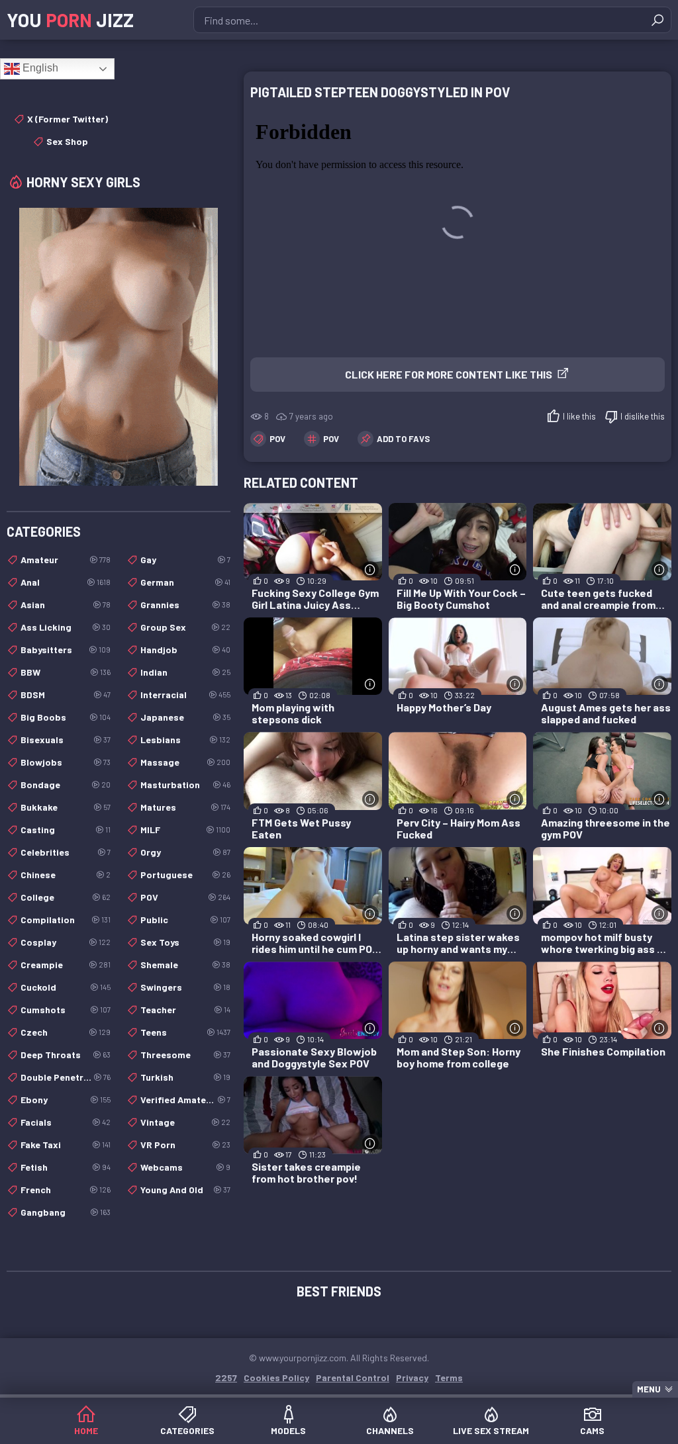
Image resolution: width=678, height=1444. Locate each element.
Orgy (185, 852)
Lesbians (185, 739)
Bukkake (66, 807)
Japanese (185, 717)
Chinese (66, 874)
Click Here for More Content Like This (448, 374)
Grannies (185, 604)
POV (277, 438)
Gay (185, 559)
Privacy (412, 1377)
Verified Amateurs (185, 1099)
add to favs (403, 438)
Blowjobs (66, 762)
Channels (390, 1430)
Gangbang (66, 1212)
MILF (185, 829)
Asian (66, 604)
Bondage (66, 784)
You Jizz (70, 20)
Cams (592, 1430)
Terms (449, 1377)
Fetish (66, 1167)
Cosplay (66, 942)
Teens (185, 1032)
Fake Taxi (66, 1144)
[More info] (370, 569)
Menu (649, 1389)
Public (185, 919)
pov (331, 438)
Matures (185, 807)
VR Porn (185, 1144)
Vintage (185, 1122)
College (66, 897)
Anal (66, 582)
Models (288, 1430)
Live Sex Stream (491, 1430)
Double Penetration (66, 1077)
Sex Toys (185, 942)
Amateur (66, 559)
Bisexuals (66, 739)
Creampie (66, 964)
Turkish (185, 1077)
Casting (66, 829)
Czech (66, 1032)
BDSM (66, 694)
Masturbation (185, 784)
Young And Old (185, 1189)
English (39, 67)
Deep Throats (66, 1054)
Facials (66, 1122)
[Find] (657, 19)
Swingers (185, 987)
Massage (185, 762)
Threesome (185, 1054)
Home (86, 1430)
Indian (185, 672)
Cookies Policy (276, 1377)
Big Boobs (66, 717)
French (66, 1189)
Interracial (185, 694)
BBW (66, 672)
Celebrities (66, 852)
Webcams (185, 1167)
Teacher (185, 1009)
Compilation (66, 919)
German (185, 582)
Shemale (185, 964)
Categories (187, 1430)
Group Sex (185, 627)
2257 (226, 1377)
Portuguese (185, 874)
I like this (579, 416)
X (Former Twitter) (67, 118)
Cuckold (66, 987)
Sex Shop (67, 141)
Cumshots (66, 1009)
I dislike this (642, 416)
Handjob (185, 649)
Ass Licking (66, 627)
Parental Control (352, 1377)
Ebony (66, 1099)
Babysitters (66, 649)
